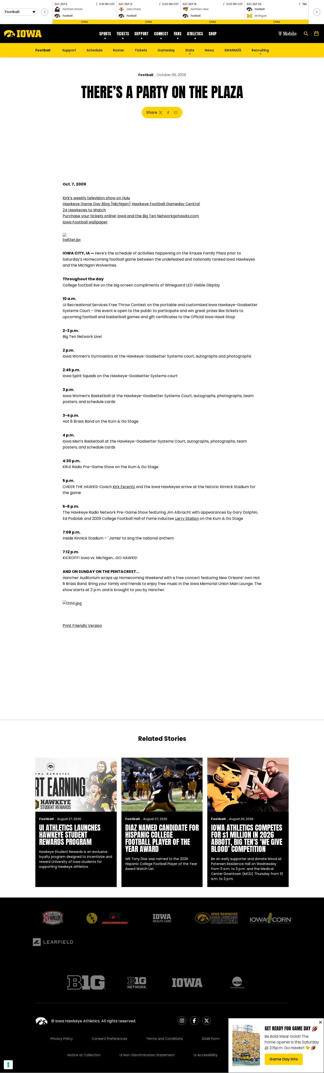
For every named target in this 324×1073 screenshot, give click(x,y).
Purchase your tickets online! (89, 216)
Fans (177, 33)
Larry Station (187, 518)
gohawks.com (186, 216)
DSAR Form (211, 1038)
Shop (213, 33)
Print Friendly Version (82, 625)
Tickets (123, 33)
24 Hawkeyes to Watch (84, 210)
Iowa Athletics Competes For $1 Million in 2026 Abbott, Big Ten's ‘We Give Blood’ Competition (246, 838)
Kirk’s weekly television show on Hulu (96, 198)
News (209, 50)
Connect (161, 33)
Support (141, 33)
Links (84, 22)
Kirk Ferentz (124, 486)
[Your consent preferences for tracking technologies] (8, 1064)
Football (145, 74)
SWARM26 (232, 50)
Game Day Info (286, 1060)
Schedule (94, 50)
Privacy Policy (62, 1038)
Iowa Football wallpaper (85, 222)
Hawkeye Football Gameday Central (166, 204)
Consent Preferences (109, 1038)
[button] (44, 12)
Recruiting (260, 50)
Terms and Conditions (164, 1038)
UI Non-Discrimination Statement (147, 1055)
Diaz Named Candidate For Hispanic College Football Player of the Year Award (162, 838)
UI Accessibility (206, 1055)
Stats (189, 50)
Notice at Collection (84, 1055)
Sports (105, 33)
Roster (118, 50)
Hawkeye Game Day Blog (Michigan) (97, 204)
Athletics (195, 33)
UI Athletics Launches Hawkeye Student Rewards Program (70, 834)
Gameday (166, 50)
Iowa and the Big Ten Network (145, 216)
